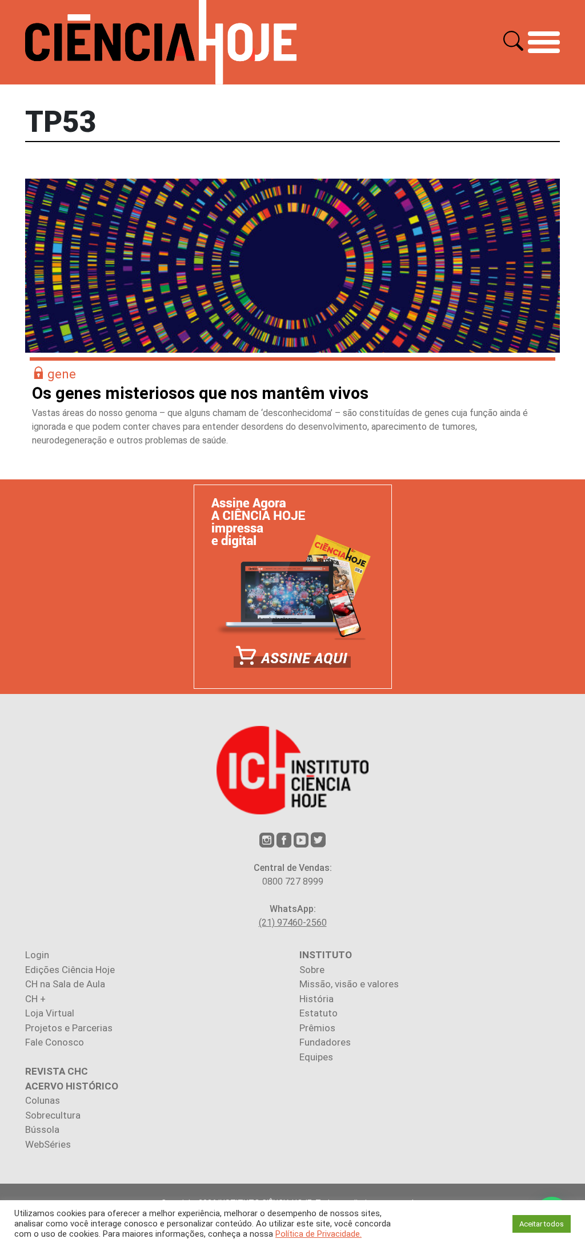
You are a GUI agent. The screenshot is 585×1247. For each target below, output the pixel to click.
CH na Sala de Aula (65, 984)
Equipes (316, 1057)
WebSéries (48, 1144)
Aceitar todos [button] (541, 1224)
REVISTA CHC (56, 1071)
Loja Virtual (49, 1013)
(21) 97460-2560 (293, 922)
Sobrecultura (53, 1115)
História (316, 998)
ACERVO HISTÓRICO (71, 1086)
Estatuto (318, 1013)
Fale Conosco (54, 1042)
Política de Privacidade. (318, 1234)
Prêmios (317, 1028)
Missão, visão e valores (349, 984)
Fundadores (325, 1042)
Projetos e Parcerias (69, 1028)
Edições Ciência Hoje (70, 969)
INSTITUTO (325, 955)
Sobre (311, 969)
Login (37, 955)
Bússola (42, 1129)
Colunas (42, 1100)
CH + (35, 998)
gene (61, 374)
